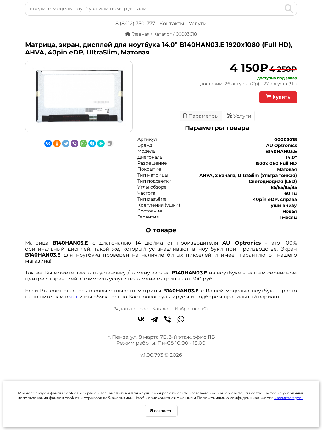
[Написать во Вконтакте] (141, 319)
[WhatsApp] (83, 143)
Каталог (161, 309)
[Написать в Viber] (168, 319)
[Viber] (74, 143)
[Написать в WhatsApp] (181, 319)
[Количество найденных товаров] (278, 8)
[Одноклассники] (57, 143)
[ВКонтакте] (48, 143)
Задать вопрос (131, 309)
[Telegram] (65, 143)
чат (73, 297)
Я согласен (161, 410)
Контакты (171, 23)
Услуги (198, 23)
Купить (281, 97)
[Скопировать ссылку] (110, 143)
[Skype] (92, 143)
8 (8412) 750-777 (135, 23)
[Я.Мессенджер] (101, 143)
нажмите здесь (288, 397)
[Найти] (289, 8)
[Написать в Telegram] (154, 319)
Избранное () (191, 309)
